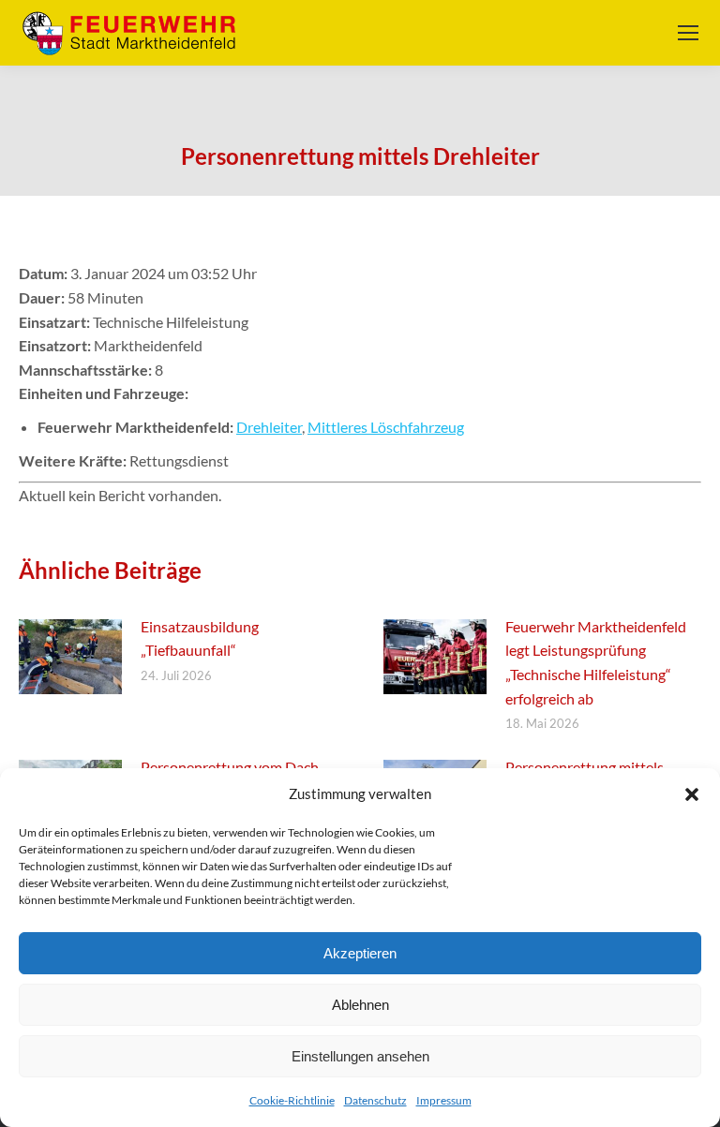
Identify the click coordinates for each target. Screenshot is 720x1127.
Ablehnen (360, 1005)
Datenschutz (375, 1100)
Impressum (444, 1100)
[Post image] (70, 656)
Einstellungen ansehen (360, 1056)
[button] (691, 794)
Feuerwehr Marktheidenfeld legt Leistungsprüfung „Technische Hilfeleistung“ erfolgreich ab (595, 662)
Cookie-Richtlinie (292, 1100)
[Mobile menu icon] (688, 33)
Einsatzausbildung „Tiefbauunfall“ (200, 638)
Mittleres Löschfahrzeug (386, 427)
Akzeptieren (360, 953)
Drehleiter (269, 427)
